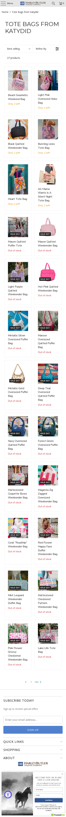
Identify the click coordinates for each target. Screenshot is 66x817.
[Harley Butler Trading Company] (33, 3)
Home (5, 12)
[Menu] (1, 3)
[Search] (53, 3)
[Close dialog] (62, 773)
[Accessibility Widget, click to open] (8, 794)
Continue (48, 800)
